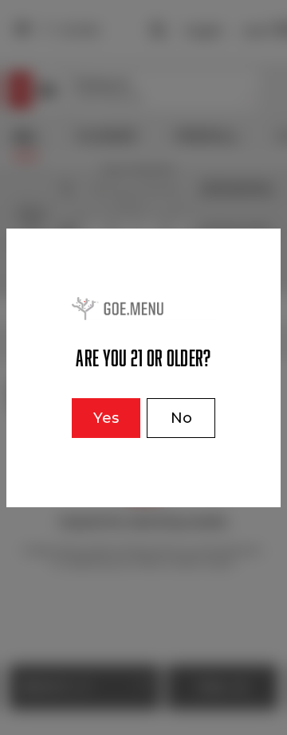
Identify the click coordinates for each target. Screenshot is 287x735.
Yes (106, 418)
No (181, 418)
